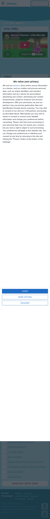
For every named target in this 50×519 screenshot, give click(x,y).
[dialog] (25, 259)
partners (16, 85)
